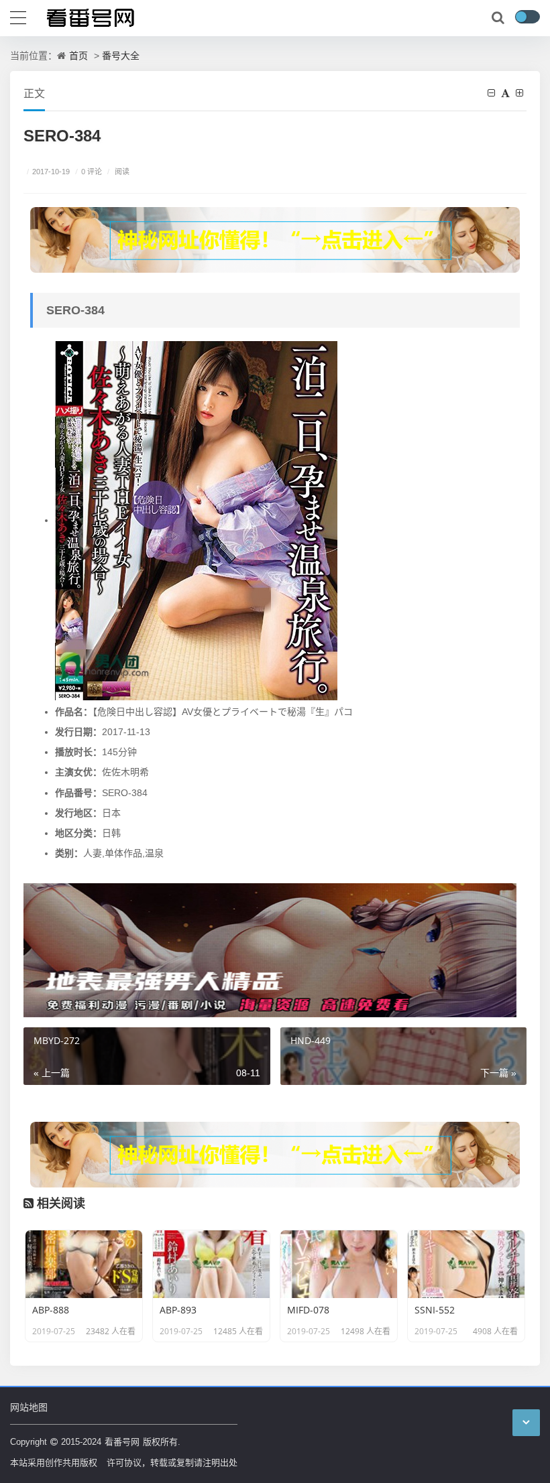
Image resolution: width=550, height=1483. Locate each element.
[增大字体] (521, 92)
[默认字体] (507, 92)
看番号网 (122, 1441)
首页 (78, 55)
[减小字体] (493, 92)
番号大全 (121, 55)
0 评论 (88, 171)
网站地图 (29, 1407)
